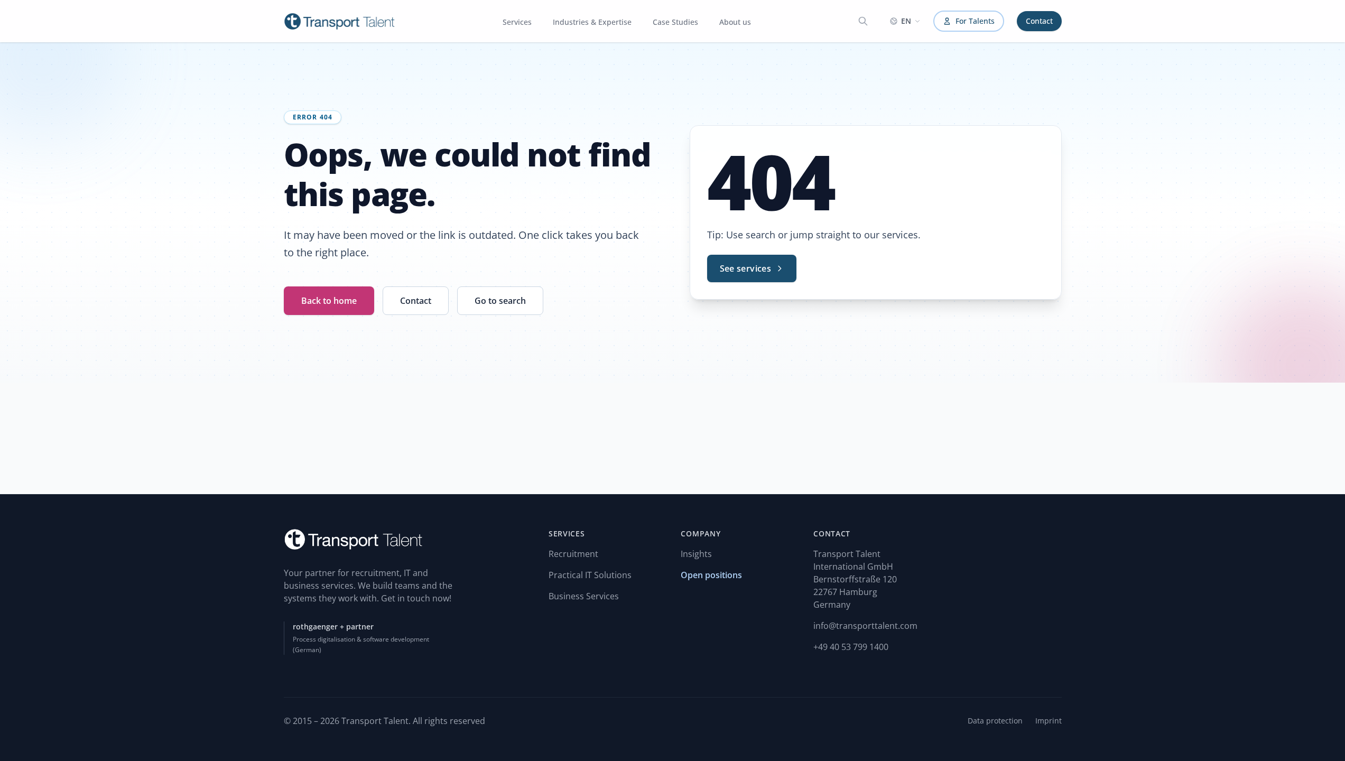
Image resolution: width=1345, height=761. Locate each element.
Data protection (995, 721)
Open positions (711, 575)
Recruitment (573, 554)
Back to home (329, 301)
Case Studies (675, 22)
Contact (1039, 21)
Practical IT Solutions (590, 575)
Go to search (500, 301)
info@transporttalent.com (865, 626)
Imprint (1048, 721)
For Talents (975, 21)
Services (517, 22)
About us (735, 22)
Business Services (584, 596)
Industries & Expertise (592, 22)
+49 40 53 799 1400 (850, 647)
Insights (696, 554)
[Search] (863, 21)
